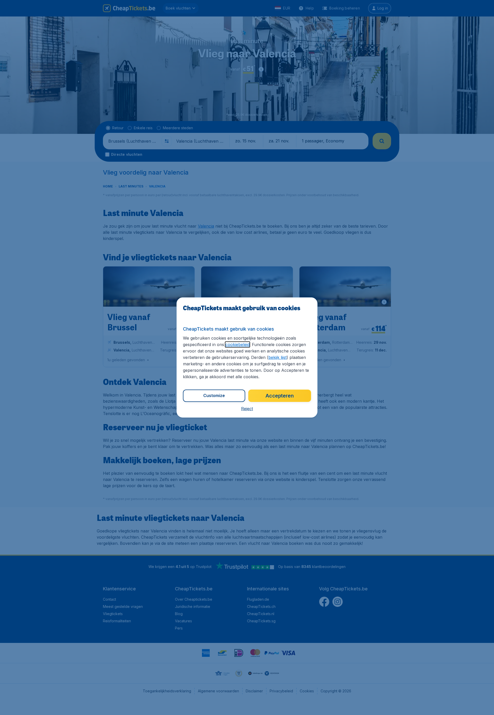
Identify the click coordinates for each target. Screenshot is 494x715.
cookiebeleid (237, 344)
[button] (247, 408)
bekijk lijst (277, 357)
